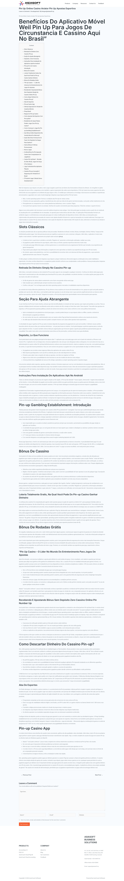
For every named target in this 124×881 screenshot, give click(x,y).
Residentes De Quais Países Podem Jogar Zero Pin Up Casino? (32, 123)
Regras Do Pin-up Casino (31, 114)
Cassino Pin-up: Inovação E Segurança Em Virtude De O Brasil (32, 173)
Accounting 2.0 (23, 850)
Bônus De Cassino (29, 70)
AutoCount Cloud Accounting (27, 857)
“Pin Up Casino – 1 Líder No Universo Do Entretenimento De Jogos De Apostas (33, 85)
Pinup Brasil (27, 111)
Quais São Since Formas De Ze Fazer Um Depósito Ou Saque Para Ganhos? (33, 140)
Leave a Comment (24, 11)
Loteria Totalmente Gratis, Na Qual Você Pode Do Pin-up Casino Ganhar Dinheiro (32, 75)
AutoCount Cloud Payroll (26, 854)
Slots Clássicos (28, 49)
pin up (61, 236)
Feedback (101, 3)
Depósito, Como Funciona (31, 58)
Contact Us (92, 3)
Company (75, 3)
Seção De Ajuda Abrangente (32, 56)
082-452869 (95, 862)
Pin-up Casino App (29, 104)
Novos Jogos (28, 149)
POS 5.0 (21, 852)
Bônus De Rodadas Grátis (31, 80)
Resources (84, 3)
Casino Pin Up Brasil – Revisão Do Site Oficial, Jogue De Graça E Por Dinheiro (33, 162)
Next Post (99, 775)
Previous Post (26, 775)
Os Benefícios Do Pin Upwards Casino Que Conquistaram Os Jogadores (32, 154)
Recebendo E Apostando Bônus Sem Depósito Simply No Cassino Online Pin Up (33, 92)
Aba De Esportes (29, 102)
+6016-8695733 (96, 858)
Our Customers (44, 854)
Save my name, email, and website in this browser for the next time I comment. (43, 820)
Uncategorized (35, 11)
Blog (41, 852)
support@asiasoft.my (93, 866)
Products (67, 3)
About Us (43, 850)
